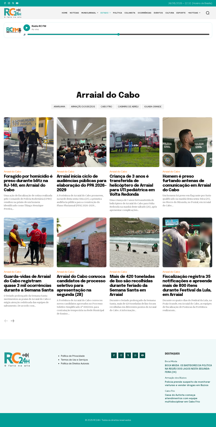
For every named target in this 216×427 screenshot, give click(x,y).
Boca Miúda (171, 361)
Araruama (59, 106)
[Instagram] (9, 3)
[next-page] (12, 321)
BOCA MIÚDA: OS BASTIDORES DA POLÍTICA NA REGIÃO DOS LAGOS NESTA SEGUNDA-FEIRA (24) (188, 368)
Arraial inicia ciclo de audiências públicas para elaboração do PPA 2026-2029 (81, 183)
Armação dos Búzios (83, 106)
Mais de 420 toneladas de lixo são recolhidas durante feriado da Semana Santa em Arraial (132, 286)
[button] (207, 12)
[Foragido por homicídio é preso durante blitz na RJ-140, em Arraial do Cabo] (29, 142)
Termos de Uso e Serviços (74, 359)
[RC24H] (13, 13)
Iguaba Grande (152, 106)
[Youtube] (17, 3)
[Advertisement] (108, 62)
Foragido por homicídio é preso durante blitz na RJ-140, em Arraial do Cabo (28, 183)
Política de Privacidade (73, 355)
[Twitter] (13, 3)
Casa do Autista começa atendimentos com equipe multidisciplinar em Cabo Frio (182, 398)
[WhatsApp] (135, 355)
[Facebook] (5, 3)
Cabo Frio (106, 106)
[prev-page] (6, 321)
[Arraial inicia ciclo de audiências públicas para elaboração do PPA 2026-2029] (82, 142)
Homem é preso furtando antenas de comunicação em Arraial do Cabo (187, 183)
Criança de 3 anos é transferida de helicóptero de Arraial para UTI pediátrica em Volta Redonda (132, 185)
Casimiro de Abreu (128, 106)
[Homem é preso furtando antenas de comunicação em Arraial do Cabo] (187, 142)
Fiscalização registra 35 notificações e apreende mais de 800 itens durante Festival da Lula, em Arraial (187, 286)
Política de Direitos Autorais (75, 363)
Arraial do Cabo (12, 171)
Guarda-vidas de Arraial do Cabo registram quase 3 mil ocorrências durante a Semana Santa (28, 283)
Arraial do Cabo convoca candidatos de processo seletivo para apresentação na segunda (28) (81, 286)
